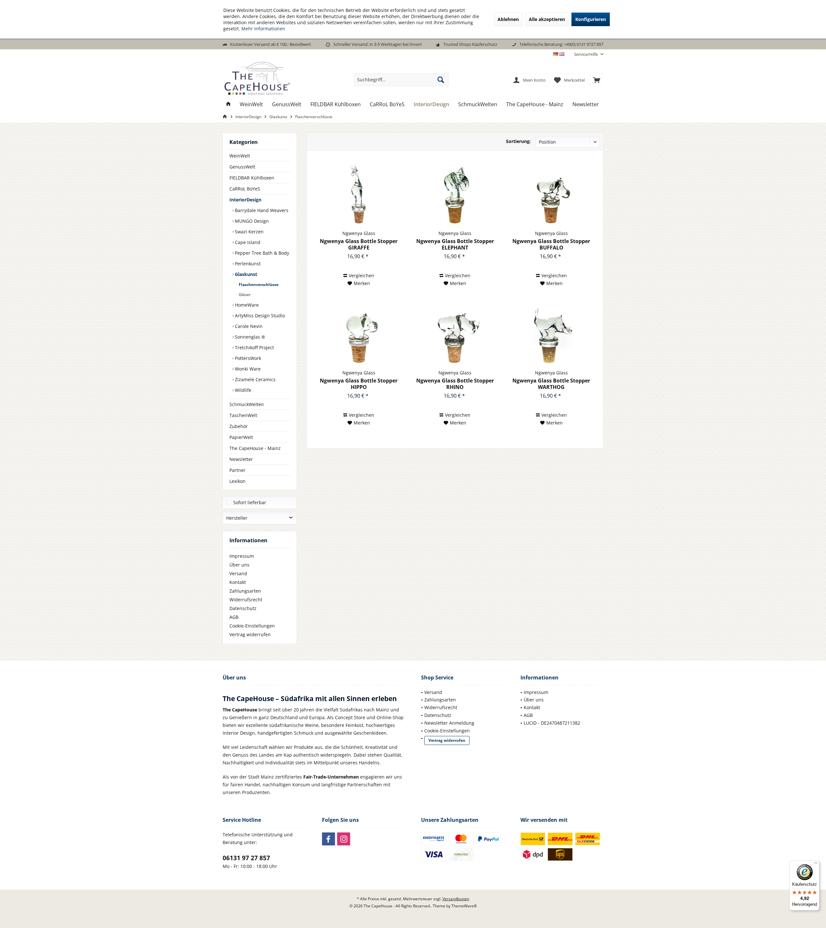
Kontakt (237, 582)
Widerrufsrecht (245, 600)
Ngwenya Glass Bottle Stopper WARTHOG (551, 383)
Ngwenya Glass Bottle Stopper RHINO (455, 383)
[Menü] (816, 864)
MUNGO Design (251, 221)
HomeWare (246, 305)
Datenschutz (243, 608)
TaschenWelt (243, 415)
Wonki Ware (247, 369)
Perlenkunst (247, 263)
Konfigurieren (590, 19)
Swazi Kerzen (249, 232)
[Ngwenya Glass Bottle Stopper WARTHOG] (551, 335)
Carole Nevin (248, 326)
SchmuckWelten (246, 404)
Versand (238, 573)
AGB (233, 617)
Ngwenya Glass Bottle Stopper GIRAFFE (359, 244)
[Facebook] (328, 838)
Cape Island (247, 242)
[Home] (228, 104)
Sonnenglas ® (249, 337)
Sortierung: (518, 141)
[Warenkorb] (596, 79)
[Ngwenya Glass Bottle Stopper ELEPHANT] (455, 196)
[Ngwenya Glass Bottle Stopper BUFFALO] (551, 196)
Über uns (239, 565)
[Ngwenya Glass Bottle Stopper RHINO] (455, 335)
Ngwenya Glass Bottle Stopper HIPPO (359, 383)
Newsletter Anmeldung (449, 723)
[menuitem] (586, 54)
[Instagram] (343, 838)
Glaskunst (245, 274)
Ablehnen (508, 19)
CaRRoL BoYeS (244, 189)
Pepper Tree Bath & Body (261, 253)
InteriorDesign (245, 200)
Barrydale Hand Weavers (261, 210)
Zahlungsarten (245, 591)
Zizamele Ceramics (255, 379)
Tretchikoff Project (254, 347)
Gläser (244, 294)
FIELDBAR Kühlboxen (251, 178)
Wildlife (242, 390)
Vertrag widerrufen (250, 634)
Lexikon (237, 481)
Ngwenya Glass (358, 233)
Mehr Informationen (263, 28)
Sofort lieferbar (249, 502)
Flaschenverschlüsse (258, 284)
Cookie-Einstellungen (252, 626)
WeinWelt (239, 156)
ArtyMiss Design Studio (259, 315)
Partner (237, 470)
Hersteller (236, 518)
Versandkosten (455, 899)
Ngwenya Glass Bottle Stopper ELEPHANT (455, 244)
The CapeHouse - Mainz (255, 448)
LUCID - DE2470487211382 (552, 723)
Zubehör (238, 426)
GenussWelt (242, 167)
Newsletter (241, 459)
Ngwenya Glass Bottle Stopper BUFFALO (551, 244)
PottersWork (247, 358)
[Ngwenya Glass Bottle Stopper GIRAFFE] (358, 196)
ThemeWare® (464, 906)
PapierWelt (241, 437)
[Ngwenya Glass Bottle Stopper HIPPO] (358, 335)
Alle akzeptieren (547, 19)
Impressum (241, 556)
